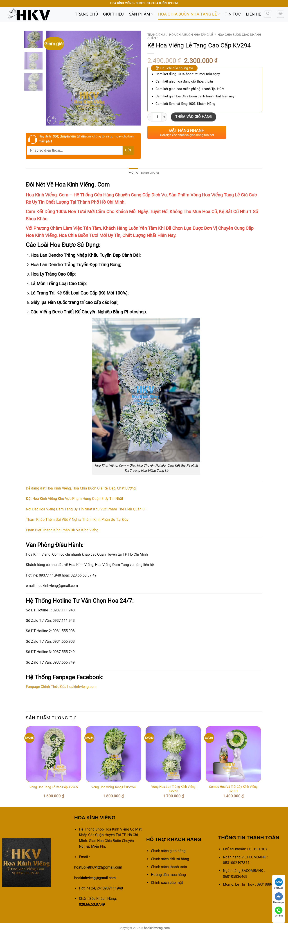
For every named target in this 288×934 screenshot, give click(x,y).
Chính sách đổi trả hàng (170, 859)
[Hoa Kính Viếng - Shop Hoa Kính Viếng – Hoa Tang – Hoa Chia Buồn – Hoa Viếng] (35, 14)
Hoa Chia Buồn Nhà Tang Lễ (187, 14)
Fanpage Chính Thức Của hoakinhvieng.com (61, 687)
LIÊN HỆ (253, 14)
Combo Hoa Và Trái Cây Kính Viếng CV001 (233, 789)
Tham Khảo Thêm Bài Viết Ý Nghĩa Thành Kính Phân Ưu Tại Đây (77, 519)
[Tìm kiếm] (267, 14)
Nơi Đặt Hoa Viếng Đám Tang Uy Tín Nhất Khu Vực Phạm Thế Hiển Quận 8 (85, 509)
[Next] (133, 78)
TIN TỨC (233, 14)
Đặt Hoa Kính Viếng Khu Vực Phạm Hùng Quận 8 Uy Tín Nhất (74, 498)
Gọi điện (279, 915)
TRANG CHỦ (86, 14)
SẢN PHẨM (139, 14)
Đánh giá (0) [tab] (150, 172)
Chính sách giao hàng (168, 851)
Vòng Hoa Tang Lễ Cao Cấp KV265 (53, 787)
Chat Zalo (279, 888)
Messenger (278, 902)
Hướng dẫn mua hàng (168, 875)
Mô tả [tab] (133, 172)
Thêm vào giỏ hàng (193, 117)
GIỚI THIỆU (113, 14)
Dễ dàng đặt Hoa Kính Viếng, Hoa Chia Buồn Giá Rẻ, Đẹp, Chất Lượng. (81, 488)
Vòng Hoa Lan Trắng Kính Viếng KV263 (173, 789)
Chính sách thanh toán (169, 867)
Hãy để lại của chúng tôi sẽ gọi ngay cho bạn (86, 139)
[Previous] (53, 78)
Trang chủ (156, 34)
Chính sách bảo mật (167, 882)
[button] (280, 14)
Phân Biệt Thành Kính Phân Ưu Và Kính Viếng (62, 530)
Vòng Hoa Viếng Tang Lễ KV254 (113, 787)
